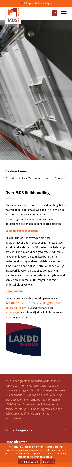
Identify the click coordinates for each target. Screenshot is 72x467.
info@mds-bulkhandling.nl (37, 3)
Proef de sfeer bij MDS (18, 178)
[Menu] (62, 13)
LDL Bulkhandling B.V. (40, 303)
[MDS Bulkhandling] (13, 13)
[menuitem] (62, 13)
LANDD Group (17, 303)
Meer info (48, 462)
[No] (67, 454)
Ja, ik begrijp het (29, 462)
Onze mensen (62, 178)
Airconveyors (13, 312)
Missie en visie (43, 178)
